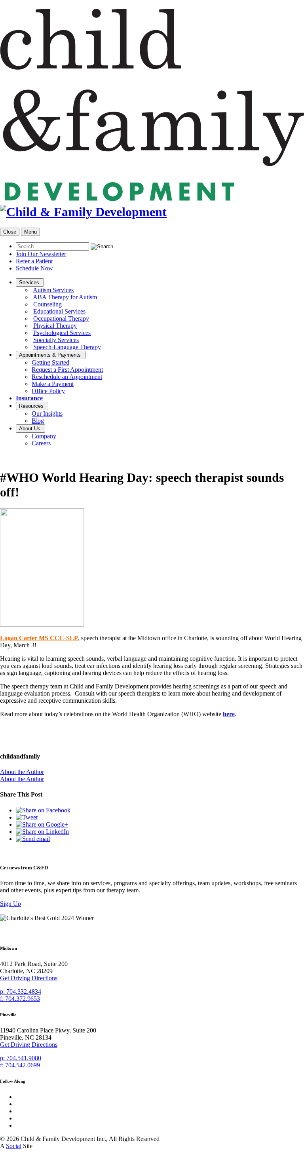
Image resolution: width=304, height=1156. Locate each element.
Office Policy (48, 391)
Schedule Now (34, 268)
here (229, 714)
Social (13, 1146)
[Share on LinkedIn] (42, 831)
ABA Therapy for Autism (65, 297)
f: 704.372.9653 (20, 998)
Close (9, 232)
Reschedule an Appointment (67, 376)
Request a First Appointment (67, 369)
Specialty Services (56, 340)
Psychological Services (62, 332)
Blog (38, 420)
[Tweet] (27, 817)
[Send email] (33, 838)
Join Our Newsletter (41, 254)
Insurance (29, 398)
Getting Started (50, 362)
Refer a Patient (34, 261)
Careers (41, 443)
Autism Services (53, 290)
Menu (30, 232)
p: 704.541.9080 (20, 1058)
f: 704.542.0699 (20, 1065)
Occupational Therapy (61, 318)
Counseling (47, 304)
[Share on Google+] (42, 824)
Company (44, 436)
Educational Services (59, 311)
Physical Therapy (55, 325)
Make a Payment (53, 383)
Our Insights (47, 413)
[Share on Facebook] (43, 810)
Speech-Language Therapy (67, 347)
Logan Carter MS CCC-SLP (39, 638)
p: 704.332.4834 (20, 991)
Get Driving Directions (28, 978)
